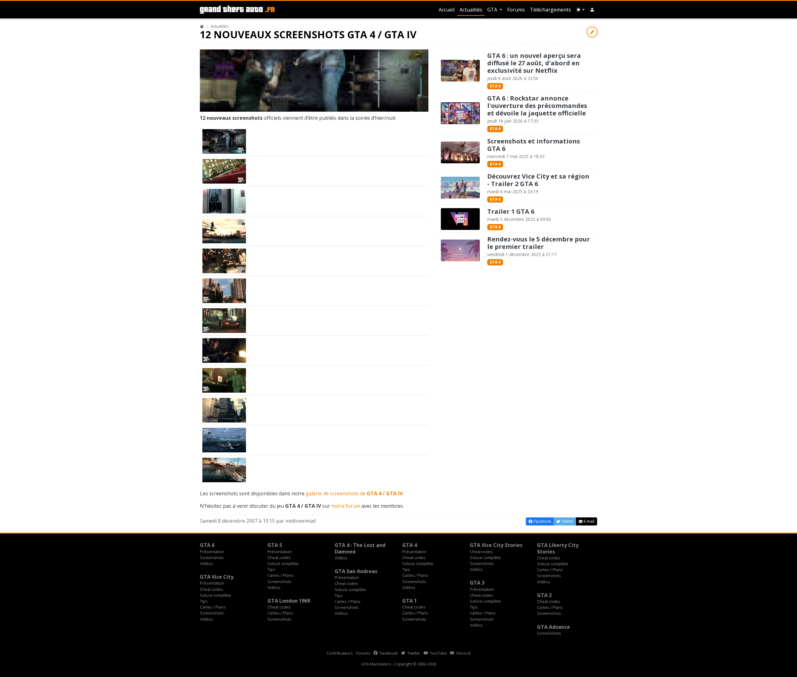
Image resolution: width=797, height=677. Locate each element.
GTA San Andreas (356, 571)
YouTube (438, 653)
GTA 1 (409, 600)
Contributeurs (340, 653)
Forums (516, 9)
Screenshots (212, 557)
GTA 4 (409, 545)
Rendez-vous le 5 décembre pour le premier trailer (538, 243)
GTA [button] (492, 9)
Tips (271, 569)
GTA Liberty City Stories (557, 548)
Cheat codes (279, 557)
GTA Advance (553, 626)
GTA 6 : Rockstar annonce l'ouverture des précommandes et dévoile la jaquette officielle (537, 105)
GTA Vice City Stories (496, 545)
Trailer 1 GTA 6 (510, 211)
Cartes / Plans (280, 575)
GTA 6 (495, 86)
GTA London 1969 (288, 600)
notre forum (345, 505)
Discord (463, 653)
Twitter (413, 653)
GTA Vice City (216, 576)
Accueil (447, 9)
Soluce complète (283, 563)
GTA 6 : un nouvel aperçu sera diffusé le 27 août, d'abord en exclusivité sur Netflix (534, 63)
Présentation (212, 551)
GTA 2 (544, 595)
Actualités (471, 9)
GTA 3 (477, 582)
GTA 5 (274, 545)
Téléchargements (550, 9)
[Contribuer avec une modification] (592, 32)
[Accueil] (202, 26)
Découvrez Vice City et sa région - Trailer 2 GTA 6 (538, 180)
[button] (592, 9)
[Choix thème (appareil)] (580, 9)
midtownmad (300, 520)
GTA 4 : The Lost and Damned (360, 548)
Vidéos (206, 563)
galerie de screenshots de (354, 493)
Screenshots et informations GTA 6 (533, 145)
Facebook (388, 653)
